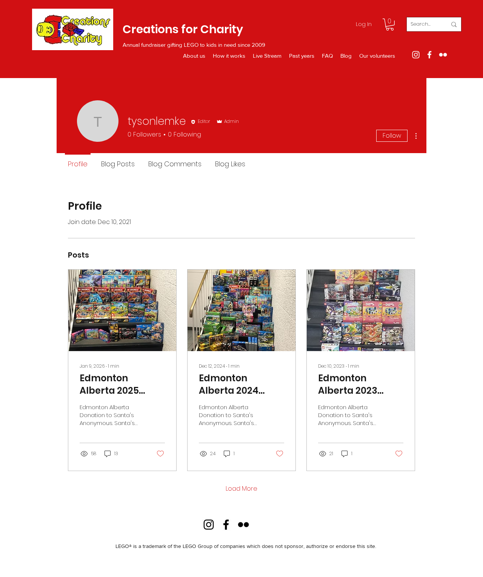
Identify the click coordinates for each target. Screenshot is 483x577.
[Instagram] (416, 55)
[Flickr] (443, 55)
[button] (390, 24)
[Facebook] (429, 55)
